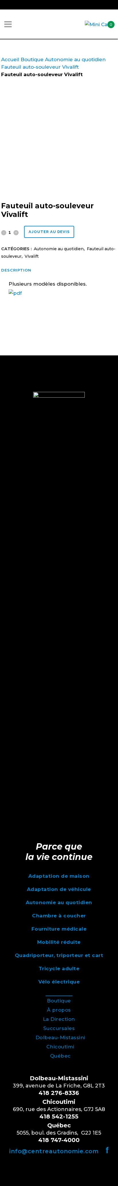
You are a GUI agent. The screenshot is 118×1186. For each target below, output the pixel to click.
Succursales (59, 1028)
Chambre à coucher (59, 916)
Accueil (10, 59)
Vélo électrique (59, 982)
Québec (60, 1056)
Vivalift (70, 67)
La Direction (59, 1019)
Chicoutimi (60, 1047)
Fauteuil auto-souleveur (31, 67)
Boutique (32, 59)
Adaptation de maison (59, 876)
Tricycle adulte (59, 968)
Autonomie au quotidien (75, 59)
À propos (59, 1010)
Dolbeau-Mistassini (60, 1037)
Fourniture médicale (59, 929)
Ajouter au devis (49, 232)
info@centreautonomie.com (54, 1151)
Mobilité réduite (59, 942)
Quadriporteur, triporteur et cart (59, 955)
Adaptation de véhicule (59, 889)
